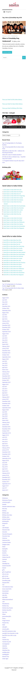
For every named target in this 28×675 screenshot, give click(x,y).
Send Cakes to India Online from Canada (13, 198)
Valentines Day (6, 650)
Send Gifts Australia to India (9, 631)
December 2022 (6, 351)
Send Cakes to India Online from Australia (14, 208)
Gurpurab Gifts (5, 582)
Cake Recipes (5, 528)
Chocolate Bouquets (7, 534)
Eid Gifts (4, 553)
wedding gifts (5, 654)
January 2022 (5, 374)
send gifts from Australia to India (10, 633)
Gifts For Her (5, 574)
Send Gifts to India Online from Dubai (12, 266)
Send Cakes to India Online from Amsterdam (14, 226)
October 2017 (5, 482)
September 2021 (6, 382)
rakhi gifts (4, 627)
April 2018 (4, 469)
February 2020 (6, 422)
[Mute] (21, 127)
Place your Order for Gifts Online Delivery (12, 99)
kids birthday (5, 593)
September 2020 (6, 408)
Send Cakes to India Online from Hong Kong (14, 196)
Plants (4, 618)
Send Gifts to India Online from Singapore (14, 275)
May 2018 (4, 467)
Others (4, 614)
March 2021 (5, 395)
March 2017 (5, 490)
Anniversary (5, 498)
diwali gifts (5, 549)
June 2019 (4, 439)
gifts (3, 570)
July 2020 (4, 412)
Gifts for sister (5, 578)
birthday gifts (5, 521)
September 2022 (6, 357)
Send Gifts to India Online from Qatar (13, 264)
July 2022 (4, 361)
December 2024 (6, 306)
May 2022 (4, 365)
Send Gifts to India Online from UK (12, 244)
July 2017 (4, 488)
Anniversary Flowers (7, 500)
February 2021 (6, 397)
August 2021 (5, 384)
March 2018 (5, 471)
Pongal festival (6, 620)
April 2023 (4, 342)
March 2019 (5, 446)
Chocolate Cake (6, 536)
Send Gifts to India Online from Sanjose (13, 250)
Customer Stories (6, 542)
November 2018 (6, 454)
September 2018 (6, 458)
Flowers (4, 561)
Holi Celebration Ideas (7, 587)
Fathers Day (5, 555)
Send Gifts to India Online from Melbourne (14, 268)
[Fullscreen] (24, 127)
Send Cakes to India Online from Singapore (14, 228)
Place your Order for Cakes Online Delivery (12, 104)
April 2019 (4, 444)
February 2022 (6, 372)
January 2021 (5, 399)
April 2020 (4, 418)
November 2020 (6, 403)
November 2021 (6, 378)
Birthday (4, 511)
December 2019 (6, 427)
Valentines (4, 648)
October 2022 (5, 355)
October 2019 (5, 431)
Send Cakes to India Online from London (13, 210)
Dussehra (4, 551)
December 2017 (6, 477)
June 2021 (4, 389)
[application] (14, 121)
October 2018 (5, 456)
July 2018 (4, 463)
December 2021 (6, 376)
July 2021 (4, 386)
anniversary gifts (6, 502)
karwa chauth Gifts (6, 589)
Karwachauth (5, 591)
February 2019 (6, 448)
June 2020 (4, 414)
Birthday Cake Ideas (7, 515)
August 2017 (5, 486)
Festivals (4, 559)
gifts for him (5, 576)
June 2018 (4, 465)
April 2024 (4, 319)
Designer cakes (6, 544)
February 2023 (6, 346)
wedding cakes (5, 652)
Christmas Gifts (6, 540)
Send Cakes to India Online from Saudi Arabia (14, 206)
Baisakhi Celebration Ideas (8, 506)
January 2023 (5, 348)
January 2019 (5, 450)
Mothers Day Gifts (6, 610)
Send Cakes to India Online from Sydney (13, 224)
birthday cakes (5, 517)
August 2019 (5, 435)
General (4, 568)
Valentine (4, 646)
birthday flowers (6, 519)
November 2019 (6, 429)
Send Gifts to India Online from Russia (13, 242)
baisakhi (4, 504)
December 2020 (6, 401)
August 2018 (5, 460)
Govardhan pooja (6, 580)
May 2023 (4, 340)
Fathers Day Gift (6, 557)
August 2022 (5, 359)
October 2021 (5, 380)
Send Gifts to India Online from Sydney (13, 271)
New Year (4, 612)
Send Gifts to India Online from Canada (13, 248)
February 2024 (6, 321)
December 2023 (6, 325)
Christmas (4, 538)
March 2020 (5, 420)
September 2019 (6, 433)
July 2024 (4, 315)
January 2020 (5, 424)
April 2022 (4, 367)
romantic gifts (5, 629)
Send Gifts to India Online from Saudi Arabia (14, 254)
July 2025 (4, 300)
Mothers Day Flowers (7, 608)
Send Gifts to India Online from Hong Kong (14, 246)
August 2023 (5, 334)
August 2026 (5, 298)
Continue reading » (7, 52)
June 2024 (4, 317)
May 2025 (4, 302)
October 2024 (5, 308)
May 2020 (4, 416)
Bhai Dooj (4, 509)
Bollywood (4, 523)
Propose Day (5, 623)
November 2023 (6, 327)
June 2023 (4, 338)
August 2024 (5, 313)
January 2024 (5, 323)
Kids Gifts (4, 595)
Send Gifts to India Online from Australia (13, 256)
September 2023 (6, 332)
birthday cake (5, 513)
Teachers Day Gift (6, 642)
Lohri (3, 601)
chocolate (4, 532)
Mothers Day (5, 606)
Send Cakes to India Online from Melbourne (14, 222)
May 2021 (4, 391)
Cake (3, 525)
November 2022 (6, 353)
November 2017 (6, 479)
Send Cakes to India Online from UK (12, 194)
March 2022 (5, 370)
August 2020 (5, 410)
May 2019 (4, 441)
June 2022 (4, 363)
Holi (3, 585)
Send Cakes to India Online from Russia (13, 192)
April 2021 (4, 393)
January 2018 (5, 475)
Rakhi (3, 625)
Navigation (8, 12)
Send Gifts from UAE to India (9, 635)
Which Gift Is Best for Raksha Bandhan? (12, 155)
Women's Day (5, 656)
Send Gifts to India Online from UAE (12, 260)
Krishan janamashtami (7, 599)
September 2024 (6, 310)
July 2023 (4, 336)
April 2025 (4, 304)
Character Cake (6, 530)
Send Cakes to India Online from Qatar (13, 218)
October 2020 (5, 405)
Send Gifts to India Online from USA (12, 240)
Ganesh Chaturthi (6, 566)
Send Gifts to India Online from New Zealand (14, 252)
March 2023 (5, 344)
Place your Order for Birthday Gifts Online (12, 108)
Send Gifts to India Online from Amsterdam (14, 273)
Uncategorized (5, 644)
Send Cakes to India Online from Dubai (13, 220)
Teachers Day (5, 640)
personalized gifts (6, 616)
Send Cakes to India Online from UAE (12, 212)
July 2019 (4, 437)
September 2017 (6, 484)
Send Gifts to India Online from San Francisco (14, 262)
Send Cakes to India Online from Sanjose (13, 200)
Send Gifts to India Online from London (13, 258)
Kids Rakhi (4, 597)
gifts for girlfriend (6, 572)
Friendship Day (14, 36)
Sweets (4, 637)
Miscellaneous (5, 604)
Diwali (3, 547)
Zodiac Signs (5, 659)
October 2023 (5, 329)
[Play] (4, 127)
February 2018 (6, 473)
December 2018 (6, 452)
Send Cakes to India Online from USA (12, 190)
